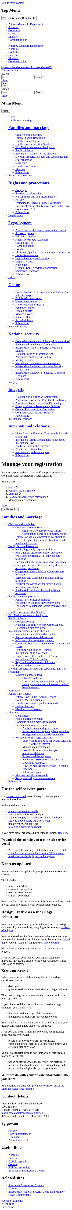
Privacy (19, 199)
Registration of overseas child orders (35, 662)
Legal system (15, 215)
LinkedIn (18, 1200)
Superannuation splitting (28, 674)
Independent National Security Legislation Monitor (36, 1191)
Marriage (20, 169)
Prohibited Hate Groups (28, 298)
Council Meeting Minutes (29, 699)
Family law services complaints (32, 599)
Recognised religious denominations (35, 778)
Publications (22, 172)
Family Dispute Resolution (30, 137)
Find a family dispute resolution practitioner (39, 552)
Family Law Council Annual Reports (35, 696)
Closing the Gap (24, 242)
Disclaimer (14, 1136)
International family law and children (35, 153)
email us (62, 832)
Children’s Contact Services (30, 527)
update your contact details (23, 811)
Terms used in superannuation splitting (43, 681)
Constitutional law (25, 245)
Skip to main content (12, 2)
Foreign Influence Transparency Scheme (37, 406)
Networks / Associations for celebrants (43, 759)
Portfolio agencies (18, 1161)
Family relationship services (30, 141)
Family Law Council (26, 166)
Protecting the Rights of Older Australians (38, 202)
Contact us (14, 30)
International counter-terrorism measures (37, 363)
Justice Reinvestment (26, 255)
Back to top (7, 1206)
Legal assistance (24, 261)
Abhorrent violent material (29, 304)
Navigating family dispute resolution (35, 549)
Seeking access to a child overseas (34, 637)
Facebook (6, 1200)
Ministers (13, 36)
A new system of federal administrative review (40, 230)
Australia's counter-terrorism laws (33, 356)
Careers (12, 33)
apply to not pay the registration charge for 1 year (35, 817)
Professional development (36, 756)
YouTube (9, 1203)
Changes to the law (33, 677)
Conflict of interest (39, 743)
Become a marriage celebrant (31, 725)
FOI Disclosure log (19, 1167)
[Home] (27, 70)
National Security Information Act (34, 353)
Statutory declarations (27, 270)
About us (13, 27)
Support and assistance (27, 665)
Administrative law (25, 236)
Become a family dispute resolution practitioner (41, 561)
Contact (12, 1164)
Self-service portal (32, 772)
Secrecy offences (24, 317)
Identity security (24, 360)
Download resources (33, 762)
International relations (20, 418)
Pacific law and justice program (32, 445)
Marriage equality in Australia (31, 775)
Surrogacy (21, 162)
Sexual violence (24, 320)
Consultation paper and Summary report (44, 533)
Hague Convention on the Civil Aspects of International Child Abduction (38, 658)
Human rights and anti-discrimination (35, 196)
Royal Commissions (19, 1194)
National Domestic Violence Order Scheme (39, 624)
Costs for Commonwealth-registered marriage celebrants (42, 752)
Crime (11, 277)
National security (17, 326)
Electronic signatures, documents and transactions (42, 252)
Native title (21, 264)
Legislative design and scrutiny (32, 258)
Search (5, 73)
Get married (21, 715)
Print (4, 505)
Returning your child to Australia (33, 649)
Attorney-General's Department (18, 18)
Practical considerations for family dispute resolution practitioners (38, 585)
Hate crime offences (26, 301)
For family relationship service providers (37, 602)
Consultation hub (17, 39)
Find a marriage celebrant (29, 718)
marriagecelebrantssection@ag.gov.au (22, 1112)
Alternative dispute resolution (31, 239)
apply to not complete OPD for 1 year (29, 820)
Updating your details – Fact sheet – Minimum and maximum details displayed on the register (36, 855)
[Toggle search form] (4, 84)
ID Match (13, 1188)
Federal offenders (25, 307)
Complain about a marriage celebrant (35, 721)
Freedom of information (28, 193)
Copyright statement (19, 1133)
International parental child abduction (35, 634)
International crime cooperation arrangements (40, 439)
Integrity (13, 382)
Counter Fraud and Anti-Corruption (35, 409)
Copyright (21, 190)
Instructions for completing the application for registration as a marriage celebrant (45, 733)
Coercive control (24, 621)
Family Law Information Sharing (33, 144)
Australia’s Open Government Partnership (38, 403)
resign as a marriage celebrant (24, 826)
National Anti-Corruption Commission (36, 396)
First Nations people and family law (35, 147)
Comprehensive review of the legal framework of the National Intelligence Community (42, 343)
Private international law (28, 449)
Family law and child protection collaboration (40, 536)
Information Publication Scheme (26, 1170)
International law (24, 442)
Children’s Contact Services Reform (42, 530)
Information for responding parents (34, 640)
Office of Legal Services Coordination (36, 267)
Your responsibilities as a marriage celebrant (46, 740)
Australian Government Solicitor (26, 1185)
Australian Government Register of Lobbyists (40, 400)
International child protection (31, 652)
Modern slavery (24, 313)
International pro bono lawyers (32, 452)
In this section (10, 509)
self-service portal (16, 796)
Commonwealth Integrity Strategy (34, 412)
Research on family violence (31, 627)
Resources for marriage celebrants (27, 496)
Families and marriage (20, 120)
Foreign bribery (24, 310)
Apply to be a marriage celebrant (40, 728)
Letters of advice (24, 706)
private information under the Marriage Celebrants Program (32, 1087)
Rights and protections (20, 175)
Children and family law (28, 134)
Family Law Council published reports (36, 703)
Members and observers (28, 709)
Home (11, 116)
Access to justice (24, 233)
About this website (18, 1140)
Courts (19, 249)
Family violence (24, 150)
